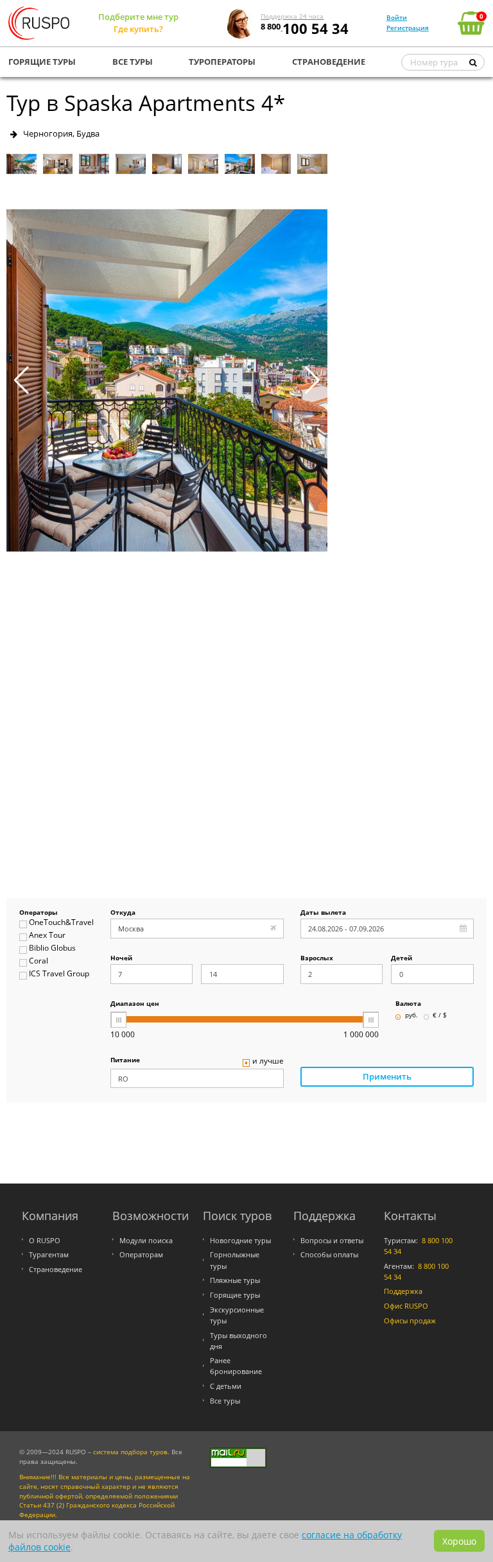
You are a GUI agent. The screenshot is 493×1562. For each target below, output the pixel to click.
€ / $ (440, 1015)
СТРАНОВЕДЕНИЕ (328, 61)
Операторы (38, 913)
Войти (396, 17)
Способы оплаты (329, 1254)
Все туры (225, 1400)
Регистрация (407, 27)
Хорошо (459, 1541)
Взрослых (316, 958)
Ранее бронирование (236, 1365)
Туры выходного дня (238, 1340)
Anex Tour (47, 935)
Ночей (121, 958)
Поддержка (403, 1291)
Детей (401, 958)
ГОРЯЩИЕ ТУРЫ (42, 61)
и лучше (268, 1061)
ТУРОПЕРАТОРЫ (222, 61)
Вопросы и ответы (331, 1240)
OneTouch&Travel (61, 923)
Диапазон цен (134, 1004)
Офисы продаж (410, 1320)
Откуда (122, 913)
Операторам (141, 1254)
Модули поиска (146, 1240)
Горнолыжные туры (234, 1260)
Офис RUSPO (406, 1306)
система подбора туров (130, 1452)
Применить (387, 1076)
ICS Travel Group (59, 974)
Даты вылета (323, 913)
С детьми (225, 1386)
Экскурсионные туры (237, 1315)
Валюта (408, 1004)
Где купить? (138, 29)
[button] (312, 380)
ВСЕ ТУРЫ (132, 61)
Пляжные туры (235, 1280)
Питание (125, 1060)
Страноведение (55, 1269)
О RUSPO (44, 1240)
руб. (411, 1015)
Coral (38, 961)
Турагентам (49, 1254)
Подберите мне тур (138, 16)
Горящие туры (235, 1295)
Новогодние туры (240, 1240)
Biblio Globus (52, 948)
